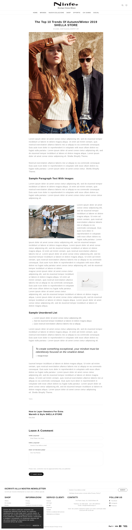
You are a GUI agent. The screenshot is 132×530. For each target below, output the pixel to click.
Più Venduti (8, 503)
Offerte (7, 501)
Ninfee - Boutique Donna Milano (66, 5)
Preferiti (48, 501)
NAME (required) (34, 435)
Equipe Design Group (56, 526)
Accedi (48, 505)
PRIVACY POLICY (25, 525)
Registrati (49, 507)
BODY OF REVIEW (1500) (37, 450)
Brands (7, 505)
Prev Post (32, 417)
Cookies (28, 503)
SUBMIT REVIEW (37, 474)
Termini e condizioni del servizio (55, 512)
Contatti (48, 509)
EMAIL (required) (34, 442)
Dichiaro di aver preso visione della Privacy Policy (84, 493)
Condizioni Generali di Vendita (34, 505)
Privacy (28, 501)
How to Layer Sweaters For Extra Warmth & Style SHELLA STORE (46, 412)
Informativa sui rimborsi (53, 514)
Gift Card (49, 503)
